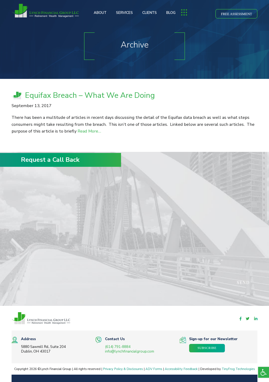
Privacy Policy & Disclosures (123, 369)
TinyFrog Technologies (238, 369)
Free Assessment (236, 14)
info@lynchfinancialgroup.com (129, 351)
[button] (263, 372)
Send (192, 282)
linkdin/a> (255, 318)
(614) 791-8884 (118, 346)
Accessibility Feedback (181, 369)
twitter (248, 319)
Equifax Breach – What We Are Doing (90, 95)
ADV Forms (153, 369)
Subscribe (207, 348)
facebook (240, 319)
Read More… (88, 131)
